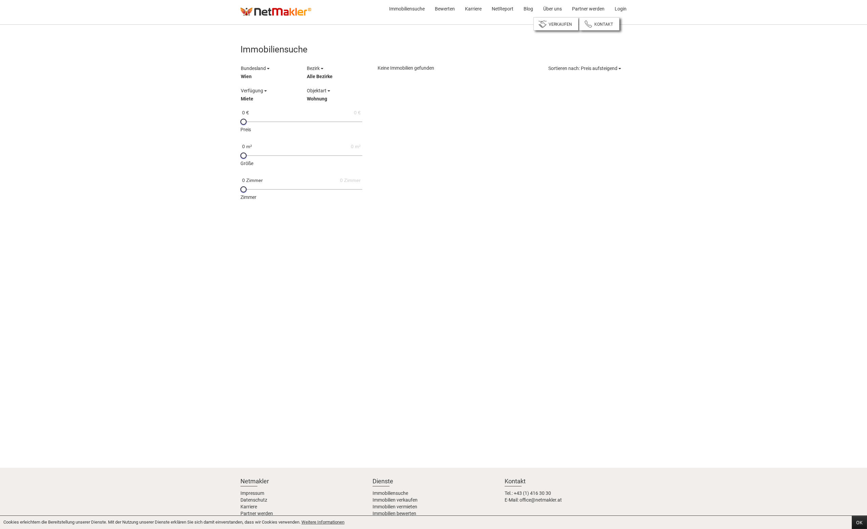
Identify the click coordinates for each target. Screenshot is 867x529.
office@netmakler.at (541, 500)
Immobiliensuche (407, 9)
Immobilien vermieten (395, 506)
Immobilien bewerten (394, 513)
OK (859, 522)
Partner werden (588, 9)
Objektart (317, 94)
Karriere (473, 9)
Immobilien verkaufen (395, 500)
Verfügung (252, 94)
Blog (528, 9)
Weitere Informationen (322, 522)
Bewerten (445, 9)
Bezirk (320, 72)
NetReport (502, 9)
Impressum (252, 493)
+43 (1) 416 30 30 (532, 493)
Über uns (552, 9)
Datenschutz (253, 500)
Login (621, 9)
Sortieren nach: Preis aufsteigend (583, 68)
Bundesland (254, 72)
